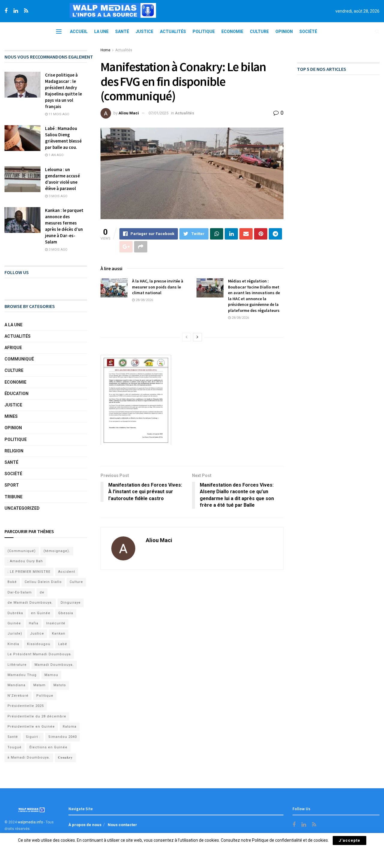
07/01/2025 (158, 113)
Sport (11, 485)
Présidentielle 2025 (26, 706)
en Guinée (40, 613)
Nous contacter (122, 824)
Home (105, 50)
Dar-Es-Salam (20, 592)
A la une (13, 324)
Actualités (173, 31)
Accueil (79, 31)
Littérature (17, 665)
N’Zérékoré (18, 696)
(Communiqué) (22, 551)
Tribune (13, 496)
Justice (144, 31)
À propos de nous (84, 824)
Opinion (284, 31)
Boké (12, 582)
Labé (62, 644)
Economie (232, 31)
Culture (259, 31)
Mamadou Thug (22, 675)
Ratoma (69, 727)
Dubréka (15, 613)
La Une (101, 31)
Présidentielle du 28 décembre (37, 716)
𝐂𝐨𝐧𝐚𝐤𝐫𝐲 (65, 757)
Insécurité (55, 623)
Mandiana (17, 685)
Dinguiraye (71, 603)
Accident (66, 572)
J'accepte (349, 840)
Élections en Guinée (48, 747)
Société (308, 31)
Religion (13, 450)
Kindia (13, 644)
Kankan (58, 633)
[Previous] (186, 337)
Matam (39, 685)
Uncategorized (22, 508)
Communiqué (19, 359)
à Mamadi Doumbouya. (29, 757)
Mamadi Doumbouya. (54, 665)
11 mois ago (58, 114)
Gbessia (65, 613)
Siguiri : (33, 737)
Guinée (14, 623)
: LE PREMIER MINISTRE (29, 572)
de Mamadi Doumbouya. (30, 603)
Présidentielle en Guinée (31, 727)
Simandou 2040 (62, 737)
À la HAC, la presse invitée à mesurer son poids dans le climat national (157, 286)
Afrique (13, 347)
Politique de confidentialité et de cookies (290, 840)
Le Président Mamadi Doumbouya (39, 654)
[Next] (197, 337)
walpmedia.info (30, 822)
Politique (204, 31)
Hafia (33, 623)
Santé (122, 31)
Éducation (16, 393)
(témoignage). (57, 551)
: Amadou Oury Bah (25, 561)
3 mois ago (58, 196)
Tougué (15, 747)
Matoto (59, 685)
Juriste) (15, 633)
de (42, 592)
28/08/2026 (144, 300)
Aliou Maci (128, 113)
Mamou (51, 675)
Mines (11, 416)
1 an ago (56, 155)
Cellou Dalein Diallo (43, 582)
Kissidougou (38, 644)
